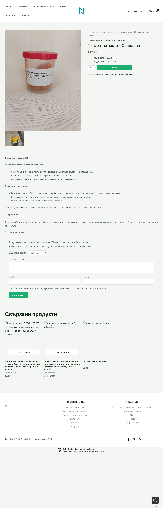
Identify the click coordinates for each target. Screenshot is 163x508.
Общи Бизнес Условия (75, 407)
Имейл (86, 277)
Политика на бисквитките (75, 411)
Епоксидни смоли (42, 6)
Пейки (132, 419)
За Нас (128, 11)
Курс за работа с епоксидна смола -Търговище (132, 407)
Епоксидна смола (132, 411)
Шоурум (25, 15)
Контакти (138, 11)
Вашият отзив (17, 259)
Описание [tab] (10, 158)
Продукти (23, 6)
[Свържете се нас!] (155, 500)
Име (11, 277)
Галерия (62, 6)
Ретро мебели (132, 422)
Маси (9, 6)
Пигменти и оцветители (123, 32)
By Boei (155, 506)
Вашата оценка (18, 252)
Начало (91, 32)
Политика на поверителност (75, 415)
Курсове (10, 15)
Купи (114, 67)
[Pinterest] (139, 439)
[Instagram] (134, 439)
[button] (13, 6)
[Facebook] (128, 439)
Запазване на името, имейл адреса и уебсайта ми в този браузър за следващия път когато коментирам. (59, 288)
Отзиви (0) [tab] (23, 158)
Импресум (75, 419)
